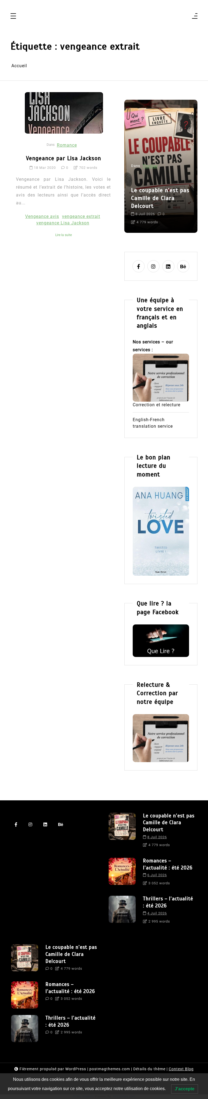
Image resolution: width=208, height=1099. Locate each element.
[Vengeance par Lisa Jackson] (64, 112)
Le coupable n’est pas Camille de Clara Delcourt (160, 198)
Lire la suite (63, 235)
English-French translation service (153, 423)
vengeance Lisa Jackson (62, 222)
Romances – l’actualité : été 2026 (168, 864)
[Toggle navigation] (13, 16)
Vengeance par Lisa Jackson (63, 158)
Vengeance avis (42, 216)
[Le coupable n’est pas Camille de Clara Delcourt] (122, 832)
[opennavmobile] (194, 16)
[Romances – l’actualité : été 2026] (122, 873)
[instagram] (153, 266)
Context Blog (181, 1069)
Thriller (150, 166)
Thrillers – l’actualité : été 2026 (168, 902)
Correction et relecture (156, 404)
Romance (67, 145)
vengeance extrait (81, 216)
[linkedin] (168, 266)
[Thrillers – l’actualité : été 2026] (122, 911)
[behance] (183, 266)
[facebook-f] (138, 266)
